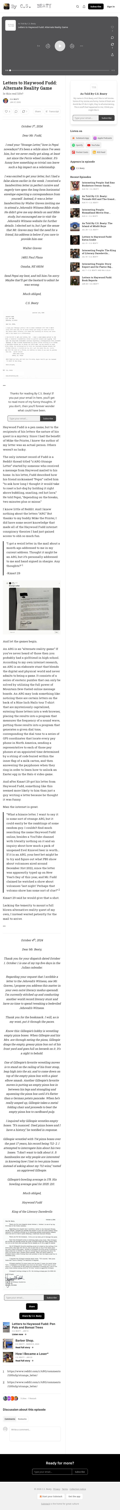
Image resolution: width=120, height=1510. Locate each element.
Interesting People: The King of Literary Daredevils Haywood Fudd (99, 252)
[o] (75, 185)
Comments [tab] (10, 1419)
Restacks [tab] (22, 1419)
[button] (38, 46)
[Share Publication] (84, 6)
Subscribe (95, 6)
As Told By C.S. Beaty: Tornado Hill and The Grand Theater (98, 198)
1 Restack (32, 1398)
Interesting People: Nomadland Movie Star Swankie (95, 211)
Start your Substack (52, 1496)
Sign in (111, 6)
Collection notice (78, 1489)
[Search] (77, 6)
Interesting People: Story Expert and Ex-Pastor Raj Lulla (96, 265)
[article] (93, 186)
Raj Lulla (106, 270)
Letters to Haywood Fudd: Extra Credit (97, 238)
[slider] (59, 70)
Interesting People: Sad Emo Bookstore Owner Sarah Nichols (98, 184)
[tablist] (15, 1419)
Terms (65, 1489)
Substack (45, 1503)
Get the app (74, 1496)
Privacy (56, 1489)
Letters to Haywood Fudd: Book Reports (97, 279)
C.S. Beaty (14, 99)
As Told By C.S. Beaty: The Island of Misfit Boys (97, 225)
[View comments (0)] (112, 37)
